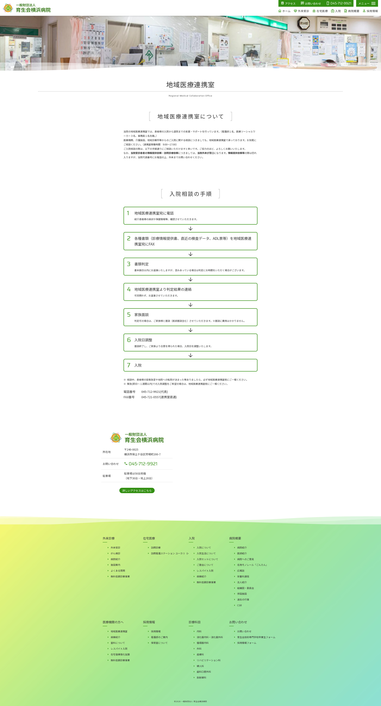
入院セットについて (207, 559)
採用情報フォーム (246, 643)
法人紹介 (242, 582)
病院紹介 (115, 559)
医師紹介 (242, 553)
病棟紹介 (201, 576)
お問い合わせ (244, 631)
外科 (199, 648)
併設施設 (242, 593)
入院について (204, 547)
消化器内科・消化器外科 (210, 637)
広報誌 (240, 570)
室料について (118, 643)
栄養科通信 (243, 576)
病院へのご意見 (245, 559)
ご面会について (205, 565)
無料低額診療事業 (120, 576)
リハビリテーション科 (209, 660)
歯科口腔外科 (204, 671)
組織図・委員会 (245, 588)
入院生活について (206, 553)
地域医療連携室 (119, 631)
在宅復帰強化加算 (120, 654)
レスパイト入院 (205, 570)
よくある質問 (118, 570)
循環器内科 (203, 643)
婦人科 (200, 666)
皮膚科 (200, 654)
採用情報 (156, 631)
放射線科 (201, 677)
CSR (239, 605)
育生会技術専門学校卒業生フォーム (256, 637)
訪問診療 (156, 547)
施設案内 (115, 565)
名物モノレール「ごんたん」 (252, 565)
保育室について (159, 643)
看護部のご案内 (159, 637)
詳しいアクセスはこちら (137, 490)
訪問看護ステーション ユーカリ (168, 553)
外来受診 (115, 547)
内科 (199, 631)
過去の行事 (243, 599)
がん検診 (115, 553)
